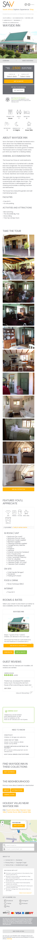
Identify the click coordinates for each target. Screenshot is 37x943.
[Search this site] (26, 4)
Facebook (10, 901)
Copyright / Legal (21, 862)
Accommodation (18, 18)
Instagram (25, 901)
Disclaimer (19, 860)
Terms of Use (9, 865)
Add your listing (18, 931)
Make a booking (19, 825)
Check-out (25, 74)
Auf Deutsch (18, 90)
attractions (17, 790)
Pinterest (25, 903)
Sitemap (9, 939)
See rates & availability (18, 645)
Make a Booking (27, 61)
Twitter (9, 903)
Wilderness (17, 20)
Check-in (12, 74)
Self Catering (9, 772)
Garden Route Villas (14, 812)
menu (29, 4)
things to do (9, 794)
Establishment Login (22, 865)
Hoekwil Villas (26, 812)
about (6, 790)
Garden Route (8, 20)
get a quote (21, 652)
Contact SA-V (9, 860)
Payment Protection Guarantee (18, 98)
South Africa (7, 18)
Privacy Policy (9, 862)
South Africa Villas (13, 810)
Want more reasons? (25, 893)
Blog (8, 906)
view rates (8, 652)
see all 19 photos (18, 489)
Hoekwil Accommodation (10, 22)
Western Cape (29, 18)
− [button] (2, 825)
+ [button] (2, 822)
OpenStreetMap (33, 841)
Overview (6, 61)
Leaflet (26, 841)
